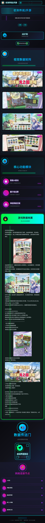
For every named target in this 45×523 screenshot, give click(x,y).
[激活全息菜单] (30, 2)
